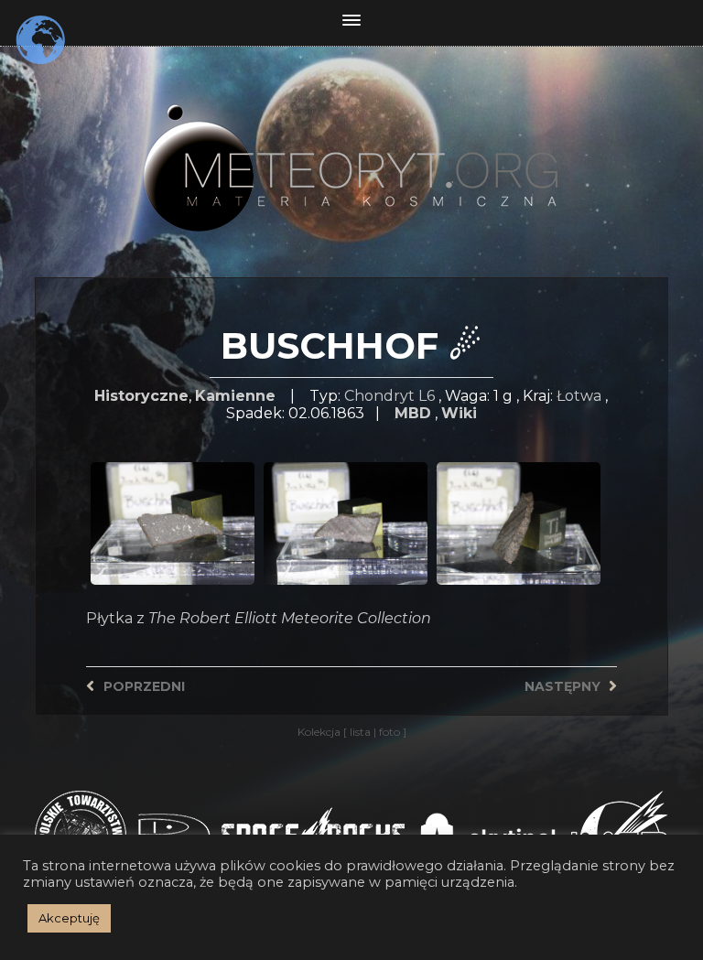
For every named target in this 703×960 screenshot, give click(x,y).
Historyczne (141, 395)
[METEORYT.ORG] (351, 148)
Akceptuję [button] (69, 918)
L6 (426, 395)
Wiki (459, 413)
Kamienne (235, 395)
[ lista (358, 732)
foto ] (391, 732)
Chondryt (379, 395)
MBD (413, 413)
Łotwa (579, 395)
